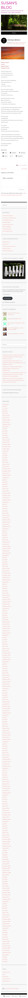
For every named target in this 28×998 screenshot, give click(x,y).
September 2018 (7, 606)
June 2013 (5, 746)
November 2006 (6, 921)
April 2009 (5, 857)
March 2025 (5, 437)
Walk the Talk (18, 318)
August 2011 (6, 795)
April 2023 (5, 486)
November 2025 (6, 420)
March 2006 (5, 939)
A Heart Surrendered (8, 215)
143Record (10, 313)
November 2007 (6, 894)
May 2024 (5, 457)
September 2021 (7, 526)
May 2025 (5, 433)
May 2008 (5, 881)
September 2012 (7, 766)
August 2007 (6, 901)
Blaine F (10, 323)
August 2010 (6, 821)
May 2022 (5, 508)
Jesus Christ (22, 42)
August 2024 (6, 451)
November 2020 (6, 548)
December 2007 (6, 892)
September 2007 (7, 899)
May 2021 (5, 535)
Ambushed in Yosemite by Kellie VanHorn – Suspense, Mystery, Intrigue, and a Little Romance (13, 368)
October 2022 (6, 497)
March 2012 (5, 779)
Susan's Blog (9, 5)
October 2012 (6, 764)
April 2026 (5, 413)
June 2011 (5, 799)
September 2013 (7, 739)
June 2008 (5, 879)
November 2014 (6, 708)
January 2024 (6, 466)
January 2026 (6, 417)
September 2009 (7, 846)
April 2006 (5, 937)
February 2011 (6, 808)
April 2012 (5, 777)
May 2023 (5, 484)
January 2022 (6, 517)
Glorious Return (15, 42)
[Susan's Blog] (14, 30)
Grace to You (6, 244)
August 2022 (6, 502)
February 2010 (6, 835)
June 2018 (5, 613)
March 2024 (5, 462)
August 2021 (6, 528)
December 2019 (6, 573)
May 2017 (5, 642)
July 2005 (5, 957)
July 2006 (5, 930)
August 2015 (6, 688)
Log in (4, 974)
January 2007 (6, 917)
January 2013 (6, 757)
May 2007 (5, 908)
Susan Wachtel (20, 43)
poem (8, 43)
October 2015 (6, 684)
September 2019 (7, 579)
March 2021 (5, 539)
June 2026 (5, 409)
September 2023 (7, 475)
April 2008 (5, 883)
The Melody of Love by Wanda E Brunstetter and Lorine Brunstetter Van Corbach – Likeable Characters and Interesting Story (14, 374)
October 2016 (6, 657)
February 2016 (6, 675)
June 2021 (5, 533)
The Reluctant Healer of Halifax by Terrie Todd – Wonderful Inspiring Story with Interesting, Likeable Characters (14, 356)
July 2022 (5, 504)
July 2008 (5, 877)
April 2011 (5, 803)
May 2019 (5, 588)
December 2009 (6, 839)
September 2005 (7, 952)
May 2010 (5, 828)
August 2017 (6, 635)
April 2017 (5, 644)
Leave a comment (22, 165)
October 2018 (6, 604)
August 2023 (6, 477)
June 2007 (5, 906)
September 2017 (7, 633)
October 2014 (6, 710)
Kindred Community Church (9, 246)
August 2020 (6, 555)
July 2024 (5, 453)
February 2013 (6, 755)
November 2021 (6, 522)
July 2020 (5, 557)
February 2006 (6, 941)
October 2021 (6, 524)
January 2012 (6, 784)
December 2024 (6, 444)
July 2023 (5, 479)
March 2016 (5, 673)
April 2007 (5, 910)
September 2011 (7, 792)
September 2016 (7, 659)
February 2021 (6, 542)
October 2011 (6, 790)
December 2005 (6, 945)
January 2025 (6, 442)
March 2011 (5, 806)
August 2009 (6, 848)
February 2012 (6, 781)
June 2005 (5, 959)
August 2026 (6, 404)
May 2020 (5, 562)
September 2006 (7, 926)
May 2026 (5, 411)
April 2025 (5, 435)
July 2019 (5, 584)
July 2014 (5, 717)
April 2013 (5, 750)
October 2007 (6, 897)
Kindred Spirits (7, 298)
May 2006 (5, 934)
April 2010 (5, 830)
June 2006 (5, 932)
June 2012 (5, 772)
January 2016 (6, 677)
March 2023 (5, 488)
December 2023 (6, 468)
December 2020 (6, 546)
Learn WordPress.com (8, 224)
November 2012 (6, 761)
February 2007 (6, 914)
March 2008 (5, 886)
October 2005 (6, 950)
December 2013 (6, 732)
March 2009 (5, 859)
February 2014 (6, 728)
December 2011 (6, 786)
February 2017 (6, 648)
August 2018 (6, 608)
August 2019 (6, 582)
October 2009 (6, 843)
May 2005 (5, 961)
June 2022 (5, 506)
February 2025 (6, 440)
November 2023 (6, 471)
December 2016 (6, 653)
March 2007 (5, 912)
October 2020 (6, 551)
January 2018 (6, 624)
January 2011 (6, 810)
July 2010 (5, 823)
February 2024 (6, 464)
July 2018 (5, 610)
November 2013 (6, 735)
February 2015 (6, 701)
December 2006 (6, 919)
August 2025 (6, 426)
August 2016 (6, 661)
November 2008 (6, 868)
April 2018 (5, 617)
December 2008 (6, 866)
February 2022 (6, 515)
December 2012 (6, 759)
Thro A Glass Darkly (7, 231)
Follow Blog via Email (11, 287)
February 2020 (6, 568)
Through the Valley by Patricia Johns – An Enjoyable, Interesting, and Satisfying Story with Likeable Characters (14, 362)
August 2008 (6, 875)
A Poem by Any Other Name (9, 217)
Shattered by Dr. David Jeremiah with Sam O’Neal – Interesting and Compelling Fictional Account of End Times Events (13, 380)
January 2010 (6, 837)
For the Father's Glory (8, 220)
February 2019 (6, 595)
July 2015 (5, 690)
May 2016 (5, 668)
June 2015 (5, 693)
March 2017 (5, 646)
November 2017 (6, 628)
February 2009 (6, 861)
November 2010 (6, 815)
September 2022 (7, 499)
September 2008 (7, 872)
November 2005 (6, 948)
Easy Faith (4, 168)
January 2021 (6, 544)
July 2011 (5, 797)
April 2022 (5, 511)
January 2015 (6, 704)
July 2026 (5, 406)
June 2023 (5, 482)
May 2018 (5, 615)
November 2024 (6, 446)
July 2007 (5, 903)
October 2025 (6, 422)
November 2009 (6, 841)
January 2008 (6, 890)
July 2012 (5, 770)
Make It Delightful (7, 226)
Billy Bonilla (10, 318)
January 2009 (6, 863)
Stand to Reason (7, 248)
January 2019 (6, 597)
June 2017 (5, 639)
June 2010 (5, 826)
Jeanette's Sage (6, 222)
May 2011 (5, 801)
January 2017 (6, 650)
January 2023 (6, 491)
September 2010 (7, 819)
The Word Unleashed (8, 250)
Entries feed (5, 976)
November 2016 (6, 655)
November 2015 (6, 681)
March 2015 (5, 699)
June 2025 (5, 431)
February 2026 (6, 415)
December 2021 (6, 519)
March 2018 (5, 619)
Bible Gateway (6, 241)
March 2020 (5, 566)
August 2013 (6, 741)
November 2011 (6, 788)
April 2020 (5, 564)
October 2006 (6, 923)
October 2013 (6, 737)
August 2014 (6, 715)
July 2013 (5, 744)
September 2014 (7, 712)
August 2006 (6, 928)
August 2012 (6, 768)
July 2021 (5, 531)
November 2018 (6, 602)
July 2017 (5, 637)
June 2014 (5, 719)
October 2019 (6, 577)
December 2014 (6, 706)
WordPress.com (6, 981)
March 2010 (5, 832)
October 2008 (6, 870)
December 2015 (6, 679)
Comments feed (6, 978)
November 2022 (6, 495)
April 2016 (5, 670)
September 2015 (7, 686)
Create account (6, 972)
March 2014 (5, 726)
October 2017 (6, 630)
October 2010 (6, 817)
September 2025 (7, 424)
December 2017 (6, 626)
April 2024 (5, 460)
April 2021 (5, 537)
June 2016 (5, 666)
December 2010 (6, 812)
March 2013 (5, 752)
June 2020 (5, 559)
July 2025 (5, 428)
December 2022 (6, 493)
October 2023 (6, 473)
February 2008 (6, 888)
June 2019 (5, 586)
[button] (10, 273)
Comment (21, 189)
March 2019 (5, 593)
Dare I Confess (20, 333)
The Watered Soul (7, 229)
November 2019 (6, 575)
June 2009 (5, 852)
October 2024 (6, 448)
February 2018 (6, 621)
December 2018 (6, 599)
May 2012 (5, 775)
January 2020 (6, 570)
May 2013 (5, 748)
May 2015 (5, 695)
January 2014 (6, 730)
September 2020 (7, 553)
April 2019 (5, 590)
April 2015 (5, 697)
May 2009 (5, 855)
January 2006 (6, 943)
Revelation (13, 43)
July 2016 (5, 664)
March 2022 (5, 513)
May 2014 (5, 721)
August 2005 (6, 954)
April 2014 (5, 724)
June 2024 (5, 455)
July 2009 (5, 850)
